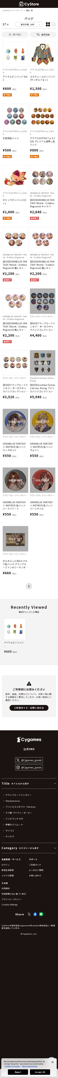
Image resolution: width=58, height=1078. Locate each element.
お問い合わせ (35, 875)
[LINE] (41, 914)
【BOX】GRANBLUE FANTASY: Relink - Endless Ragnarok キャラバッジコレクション (42, 203)
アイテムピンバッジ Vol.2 (15, 78)
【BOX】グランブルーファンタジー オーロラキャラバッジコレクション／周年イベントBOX (42, 326)
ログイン (6, 864)
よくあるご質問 (36, 870)
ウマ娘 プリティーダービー (18, 812)
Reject (18, 1072)
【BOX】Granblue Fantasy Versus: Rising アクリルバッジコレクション (42, 388)
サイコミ (9, 830)
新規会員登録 (8, 870)
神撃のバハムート (14, 824)
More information (30, 1066)
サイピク (9, 836)
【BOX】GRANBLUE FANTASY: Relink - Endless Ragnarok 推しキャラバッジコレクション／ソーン (42, 265)
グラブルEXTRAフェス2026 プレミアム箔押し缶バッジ (42, 141)
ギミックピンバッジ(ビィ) (15, 201)
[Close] (52, 1062)
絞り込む (17, 34)
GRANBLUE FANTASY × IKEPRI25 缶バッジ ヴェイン (41, 447)
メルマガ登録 (8, 875)
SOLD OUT (42, 301)
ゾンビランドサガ (14, 818)
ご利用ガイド (35, 864)
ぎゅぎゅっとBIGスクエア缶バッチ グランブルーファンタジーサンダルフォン (15, 564)
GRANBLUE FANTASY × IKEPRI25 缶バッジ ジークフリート (14, 505)
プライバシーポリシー (12, 899)
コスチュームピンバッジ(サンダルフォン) (42, 78)
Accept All (40, 1072)
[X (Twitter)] (29, 914)
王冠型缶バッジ (11, 138)
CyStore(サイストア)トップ (12, 10)
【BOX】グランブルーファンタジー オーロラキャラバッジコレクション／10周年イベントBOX (15, 388)
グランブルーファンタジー (18, 795)
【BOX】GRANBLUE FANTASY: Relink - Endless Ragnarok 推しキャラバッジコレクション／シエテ (15, 265)
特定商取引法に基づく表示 (14, 893)
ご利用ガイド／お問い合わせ (29, 707)
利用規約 (6, 888)
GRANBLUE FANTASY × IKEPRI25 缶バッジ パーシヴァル (41, 505)
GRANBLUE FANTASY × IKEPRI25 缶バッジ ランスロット (14, 447)
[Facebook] (35, 914)
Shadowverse (12, 800)
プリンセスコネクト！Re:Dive (20, 806)
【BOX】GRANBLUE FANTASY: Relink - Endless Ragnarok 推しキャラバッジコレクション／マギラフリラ (15, 326)
